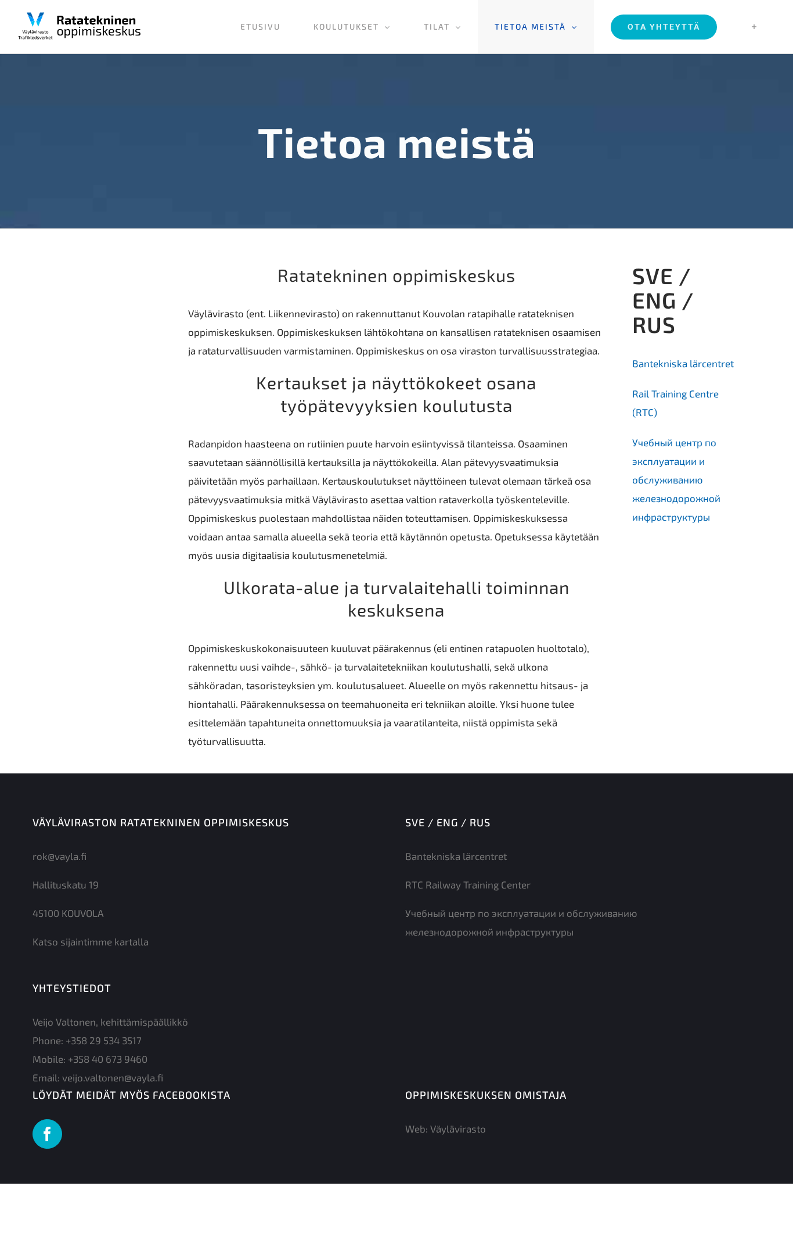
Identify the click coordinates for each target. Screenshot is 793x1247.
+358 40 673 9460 (107, 1059)
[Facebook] (47, 1134)
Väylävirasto (458, 1128)
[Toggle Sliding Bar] (754, 26)
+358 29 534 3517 (104, 1040)
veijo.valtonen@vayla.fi (112, 1077)
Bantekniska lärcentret (683, 363)
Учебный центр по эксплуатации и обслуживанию (674, 460)
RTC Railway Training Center (468, 884)
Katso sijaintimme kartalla (91, 941)
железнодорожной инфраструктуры (489, 931)
